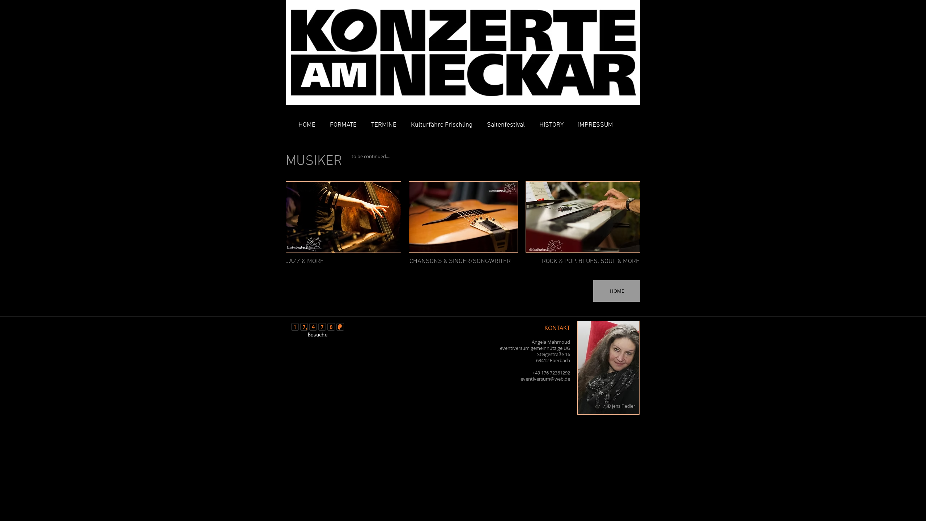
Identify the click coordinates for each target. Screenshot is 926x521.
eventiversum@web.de (545, 379)
